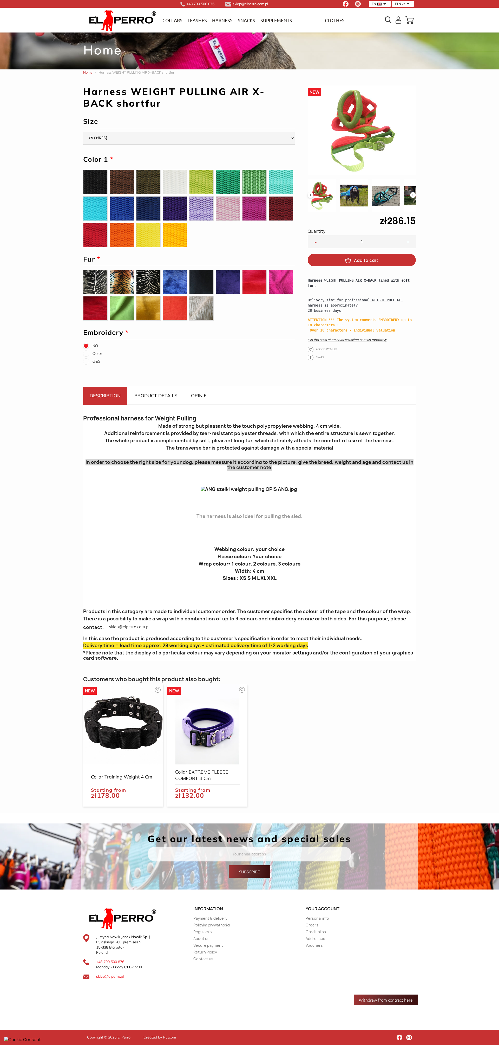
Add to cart (366, 260)
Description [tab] (105, 396)
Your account (322, 909)
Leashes (197, 20)
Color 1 (98, 159)
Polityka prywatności (211, 925)
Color (97, 353)
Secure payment (208, 945)
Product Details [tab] (155, 396)
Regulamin (202, 931)
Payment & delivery (210, 918)
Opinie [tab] (199, 396)
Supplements (276, 20)
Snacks (246, 20)
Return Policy (205, 952)
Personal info (317, 918)
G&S (96, 361)
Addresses (315, 938)
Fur (92, 259)
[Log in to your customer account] (398, 19)
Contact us (203, 958)
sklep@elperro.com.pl (129, 626)
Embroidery (106, 332)
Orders (312, 925)
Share (310, 357)
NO (95, 345)
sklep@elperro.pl (110, 976)
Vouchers (314, 945)
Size (90, 121)
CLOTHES (335, 20)
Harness (222, 20)
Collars (172, 20)
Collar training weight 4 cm (121, 777)
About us (201, 938)
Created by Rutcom (159, 1037)
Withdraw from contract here (386, 1000)
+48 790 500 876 (110, 961)
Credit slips (316, 931)
